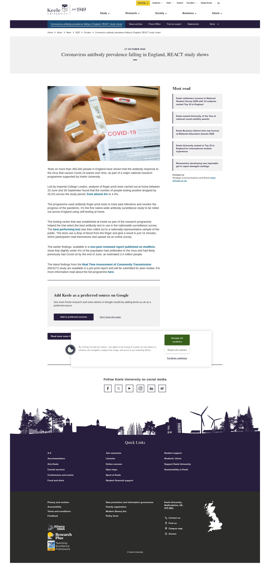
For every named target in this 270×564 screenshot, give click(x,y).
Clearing (141, 3)
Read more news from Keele (66, 336)
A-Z (49, 453)
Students (156, 3)
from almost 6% (97, 194)
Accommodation (56, 458)
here (111, 272)
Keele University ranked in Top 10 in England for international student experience (195, 148)
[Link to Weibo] (162, 388)
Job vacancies (113, 453)
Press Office (155, 24)
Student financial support (119, 480)
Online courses (114, 464)
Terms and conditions (59, 511)
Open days (111, 469)
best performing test (66, 229)
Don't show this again (110, 317)
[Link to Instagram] (140, 388)
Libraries (110, 458)
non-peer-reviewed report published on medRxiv (122, 246)
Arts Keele (53, 464)
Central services (56, 469)
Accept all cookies (177, 340)
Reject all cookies (177, 350)
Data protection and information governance (129, 502)
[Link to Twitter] (118, 388)
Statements (193, 24)
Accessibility (54, 507)
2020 (77, 32)
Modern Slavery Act (116, 511)
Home (50, 32)
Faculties (191, 3)
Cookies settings (177, 358)
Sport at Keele (113, 475)
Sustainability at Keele (176, 469)
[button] (218, 3)
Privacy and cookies (58, 502)
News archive (135, 24)
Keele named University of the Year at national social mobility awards (196, 117)
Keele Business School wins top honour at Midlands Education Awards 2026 (197, 132)
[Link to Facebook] (108, 388)
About (59, 32)
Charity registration (116, 507)
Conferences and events (61, 475)
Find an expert (174, 24)
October (87, 32)
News (68, 32)
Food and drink (56, 480)
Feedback (53, 516)
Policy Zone (112, 516)
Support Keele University (177, 464)
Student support (173, 453)
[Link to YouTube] (129, 388)
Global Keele (206, 3)
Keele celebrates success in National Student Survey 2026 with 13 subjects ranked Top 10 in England (196, 101)
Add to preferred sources (73, 317)
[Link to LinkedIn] (151, 388)
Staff (168, 3)
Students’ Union (172, 458)
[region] (141, 349)
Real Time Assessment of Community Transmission (116, 264)
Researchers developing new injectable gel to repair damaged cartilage (197, 164)
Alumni (180, 3)
